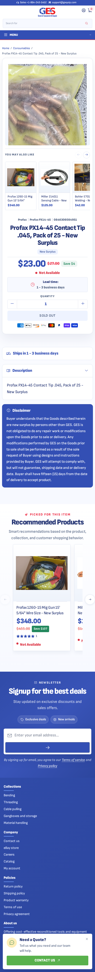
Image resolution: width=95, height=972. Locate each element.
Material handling (16, 823)
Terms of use (13, 907)
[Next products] (90, 599)
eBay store (11, 848)
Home (5, 48)
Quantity (47, 296)
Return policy (13, 886)
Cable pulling (12, 809)
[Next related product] (86, 155)
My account (12, 868)
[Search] (86, 23)
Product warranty (16, 900)
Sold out (47, 315)
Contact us (12, 841)
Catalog (9, 861)
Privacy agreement (17, 914)
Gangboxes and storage (20, 816)
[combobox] (44, 23)
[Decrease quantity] (12, 304)
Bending (9, 795)
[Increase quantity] (82, 304)
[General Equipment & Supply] (47, 12)
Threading (11, 802)
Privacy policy (47, 766)
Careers (9, 854)
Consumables (21, 48)
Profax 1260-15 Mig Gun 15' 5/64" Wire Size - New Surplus (40, 610)
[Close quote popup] (86, 939)
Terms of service (73, 760)
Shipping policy (14, 893)
